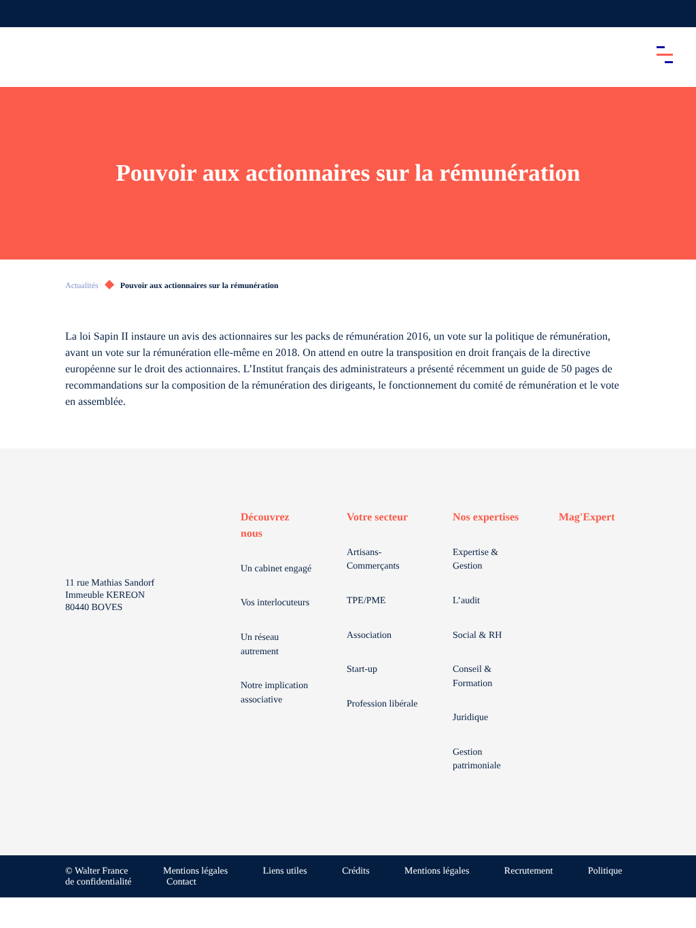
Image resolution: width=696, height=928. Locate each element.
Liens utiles (285, 871)
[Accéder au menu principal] (664, 54)
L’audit (466, 601)
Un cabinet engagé (276, 569)
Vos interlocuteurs (275, 603)
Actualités (82, 285)
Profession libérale (382, 704)
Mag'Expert (587, 517)
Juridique (470, 718)
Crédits (355, 871)
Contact (181, 882)
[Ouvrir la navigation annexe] (22, 13)
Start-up (362, 669)
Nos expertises (486, 517)
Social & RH (477, 635)
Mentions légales (195, 871)
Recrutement (528, 871)
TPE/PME (366, 601)
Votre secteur (377, 517)
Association (369, 635)
